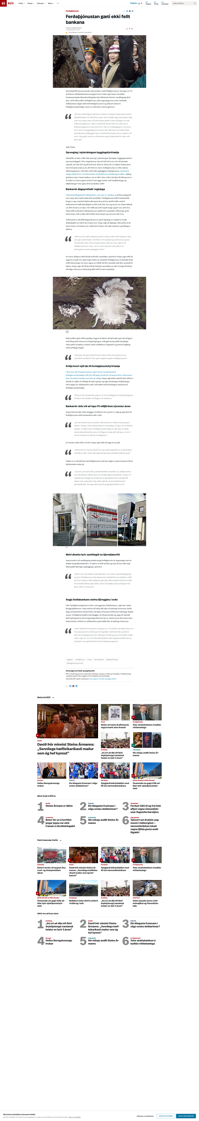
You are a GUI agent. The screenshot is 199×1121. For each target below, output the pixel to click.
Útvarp (30, 3)
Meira (50, 3)
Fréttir (21, 3)
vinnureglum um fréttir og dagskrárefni (102, 679)
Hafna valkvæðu (166, 1116)
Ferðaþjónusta (72, 11)
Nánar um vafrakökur (75, 1117)
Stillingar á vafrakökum (145, 1116)
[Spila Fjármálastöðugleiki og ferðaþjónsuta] (99, 61)
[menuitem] (24, 3)
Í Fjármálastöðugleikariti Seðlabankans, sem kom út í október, (90, 195)
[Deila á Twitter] (129, 11)
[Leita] (195, 3)
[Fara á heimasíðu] (8, 3)
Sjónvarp (40, 3)
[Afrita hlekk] (124, 11)
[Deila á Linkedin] (132, 11)
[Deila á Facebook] (127, 11)
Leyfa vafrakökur (186, 1116)
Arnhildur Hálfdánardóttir (73, 28)
